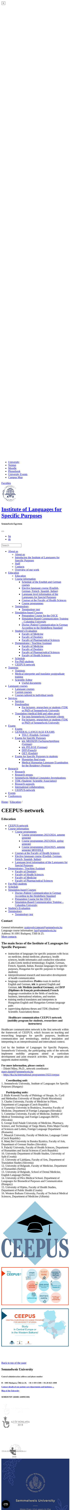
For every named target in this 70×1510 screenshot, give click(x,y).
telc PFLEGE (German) (34, 747)
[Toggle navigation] (2, 531)
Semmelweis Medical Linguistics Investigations (40, 777)
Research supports (24, 783)
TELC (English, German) (35, 734)
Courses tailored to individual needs (34, 695)
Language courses (18, 686)
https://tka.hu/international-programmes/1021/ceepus (31, 1074)
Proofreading (22, 704)
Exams (11, 725)
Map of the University (10, 1391)
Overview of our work (27, 569)
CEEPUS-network (25, 664)
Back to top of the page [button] (13, 1362)
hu (9, 536)
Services (12, 698)
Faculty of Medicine (32, 633)
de (9, 539)
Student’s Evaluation (26, 630)
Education (13, 572)
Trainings (13, 667)
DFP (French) (29, 750)
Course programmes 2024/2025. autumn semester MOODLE (43, 848)
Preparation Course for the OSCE (40, 615)
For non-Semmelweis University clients (43, 716)
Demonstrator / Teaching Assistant (33, 643)
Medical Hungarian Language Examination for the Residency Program (45, 764)
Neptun (12, 465)
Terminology (22, 606)
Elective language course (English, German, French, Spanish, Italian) (40, 590)
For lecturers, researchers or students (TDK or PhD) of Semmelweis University (45, 709)
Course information (25, 578)
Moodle (12, 468)
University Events (17, 474)
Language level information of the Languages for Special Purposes (40, 596)
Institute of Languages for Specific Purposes (31, 512)
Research (13, 768)
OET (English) (30, 753)
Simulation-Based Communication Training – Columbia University (45, 620)
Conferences (15, 796)
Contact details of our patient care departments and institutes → (27, 1387)
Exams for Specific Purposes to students (36, 756)
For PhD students (24, 661)
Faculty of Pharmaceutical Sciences (41, 640)
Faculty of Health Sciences (36, 655)
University (13, 462)
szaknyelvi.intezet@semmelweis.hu (43, 927)
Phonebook (14, 471)
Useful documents (31, 682)
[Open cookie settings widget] (6, 1504)
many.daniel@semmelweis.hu (17, 1071)
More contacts (8, 936)
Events (11, 793)
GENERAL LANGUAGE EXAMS (35, 731)
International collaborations (30, 787)
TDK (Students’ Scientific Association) (36, 780)
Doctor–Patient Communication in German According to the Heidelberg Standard (45, 626)
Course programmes (32, 603)
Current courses (23, 692)
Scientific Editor (23, 679)
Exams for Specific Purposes (30, 738)
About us (13, 551)
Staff (17, 563)
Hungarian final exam (33, 759)
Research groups (24, 774)
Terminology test (31, 609)
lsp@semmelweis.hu (45, 930)
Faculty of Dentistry (32, 637)
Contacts (19, 566)
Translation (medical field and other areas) (37, 713)
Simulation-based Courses (29, 612)
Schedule (20, 658)
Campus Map (15, 477)
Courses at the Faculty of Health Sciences (44, 600)
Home (4, 801)
